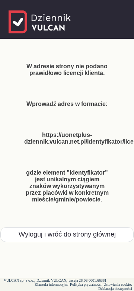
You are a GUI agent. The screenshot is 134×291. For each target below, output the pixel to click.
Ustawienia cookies (117, 284)
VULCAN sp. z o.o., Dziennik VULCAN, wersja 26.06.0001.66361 (55, 280)
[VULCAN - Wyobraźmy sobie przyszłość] (40, 36)
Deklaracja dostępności (115, 289)
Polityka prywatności (86, 284)
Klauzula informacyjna (51, 284)
